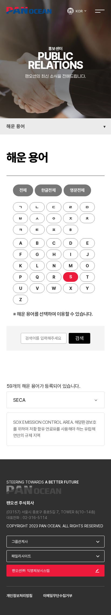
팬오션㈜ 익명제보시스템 (31, 570)
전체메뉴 (100, 11)
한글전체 (48, 190)
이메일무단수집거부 (57, 595)
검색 (79, 338)
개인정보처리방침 (19, 595)
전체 (23, 190)
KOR (80, 11)
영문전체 (77, 190)
